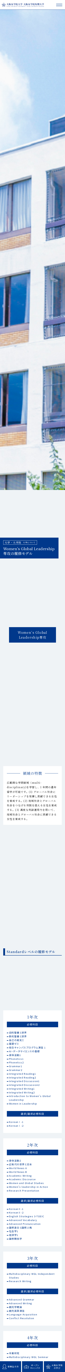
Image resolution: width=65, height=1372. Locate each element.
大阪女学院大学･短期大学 (23, 4)
